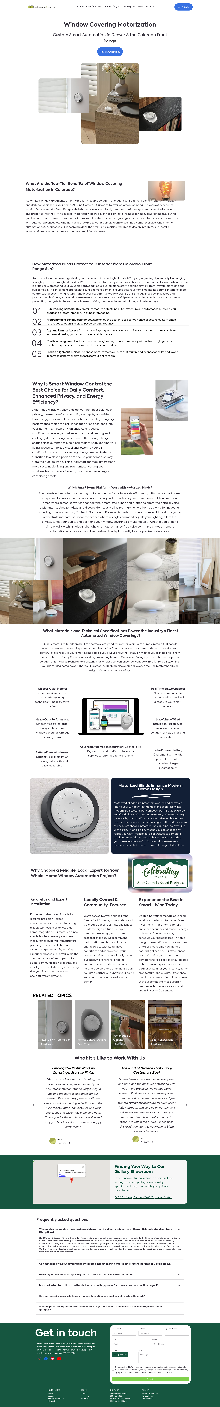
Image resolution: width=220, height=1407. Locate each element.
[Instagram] (39, 1358)
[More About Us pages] (155, 6)
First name (116, 1329)
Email (114, 1339)
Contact (51, 1401)
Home (50, 1393)
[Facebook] (46, 1358)
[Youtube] (59, 1358)
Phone (155, 1339)
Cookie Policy (147, 1398)
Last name (143, 1329)
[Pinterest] (52, 1358)
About (51, 1396)
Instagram (85, 1398)
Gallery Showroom (56, 1398)
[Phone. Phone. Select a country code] (155, 1344)
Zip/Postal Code (171, 1329)
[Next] (186, 1105)
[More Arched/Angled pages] (121, 6)
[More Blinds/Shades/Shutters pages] (102, 6)
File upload (116, 1350)
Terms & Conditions (150, 1393)
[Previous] (34, 1105)
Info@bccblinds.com (118, 1393)
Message (142, 1350)
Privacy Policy (147, 1396)
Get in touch (66, 1334)
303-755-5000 (69, 1353)
